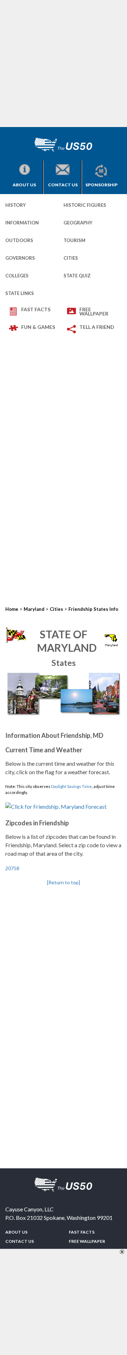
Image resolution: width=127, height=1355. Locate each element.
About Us (24, 184)
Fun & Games (38, 327)
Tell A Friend (96, 327)
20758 (12, 868)
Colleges (17, 275)
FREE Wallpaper (93, 311)
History (15, 205)
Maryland (34, 609)
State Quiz (77, 275)
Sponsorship (101, 184)
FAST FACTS (35, 309)
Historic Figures (85, 205)
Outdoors (19, 240)
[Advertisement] (63, 63)
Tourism (74, 240)
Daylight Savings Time (71, 786)
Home (11, 609)
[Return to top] (63, 882)
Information (22, 222)
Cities (71, 258)
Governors (20, 258)
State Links (19, 293)
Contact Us (63, 184)
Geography (78, 222)
